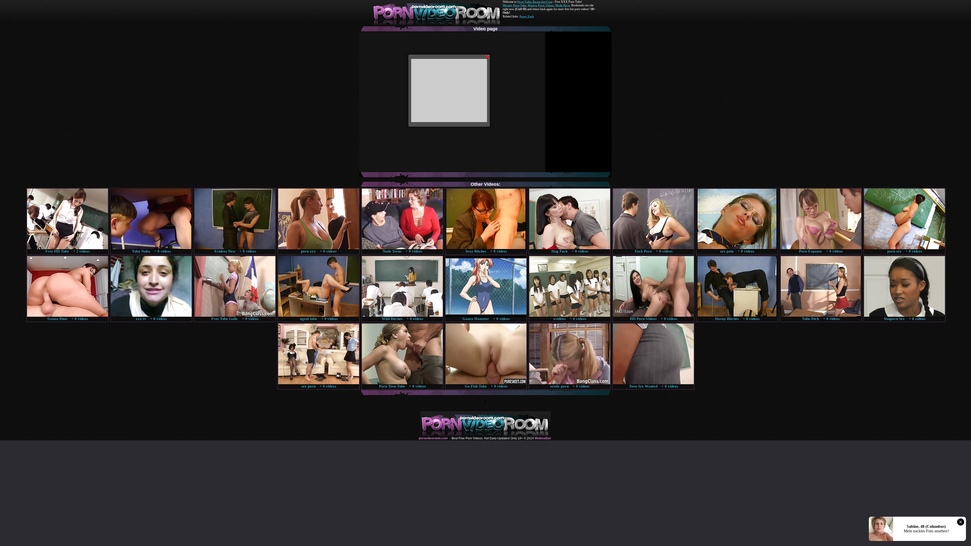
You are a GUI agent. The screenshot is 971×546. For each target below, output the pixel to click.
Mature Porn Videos (541, 5)
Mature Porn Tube (514, 5)
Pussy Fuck (527, 16)
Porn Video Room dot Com (534, 1)
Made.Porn (562, 5)
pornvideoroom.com (433, 438)
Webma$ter (543, 438)
